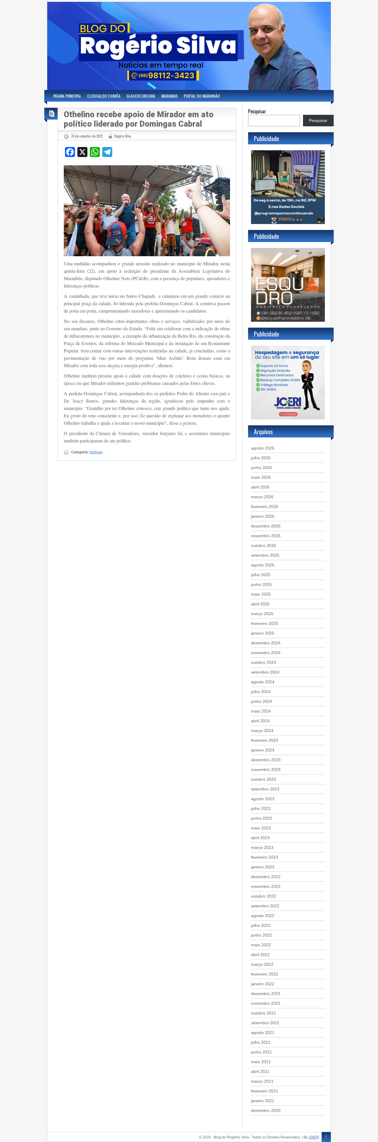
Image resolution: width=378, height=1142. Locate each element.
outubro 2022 (263, 896)
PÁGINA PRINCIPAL (67, 96)
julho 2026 (261, 457)
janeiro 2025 (262, 633)
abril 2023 (260, 837)
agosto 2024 (262, 681)
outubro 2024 (263, 662)
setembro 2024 (265, 672)
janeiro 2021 (262, 1100)
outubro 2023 (263, 779)
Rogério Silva (122, 136)
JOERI (314, 1137)
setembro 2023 (265, 789)
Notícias (96, 452)
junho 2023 (261, 818)
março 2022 (262, 964)
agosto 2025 (262, 565)
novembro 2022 (266, 886)
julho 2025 (261, 574)
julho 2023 (261, 808)
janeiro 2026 (262, 516)
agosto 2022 (262, 915)
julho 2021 (261, 1042)
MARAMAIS (169, 96)
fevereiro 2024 (264, 740)
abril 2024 (260, 720)
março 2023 (262, 847)
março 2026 (262, 496)
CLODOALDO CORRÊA (103, 96)
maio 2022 (261, 944)
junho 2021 (261, 1052)
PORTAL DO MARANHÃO (202, 96)
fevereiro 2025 (264, 623)
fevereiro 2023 (264, 857)
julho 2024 (261, 691)
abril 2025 (260, 604)
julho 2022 (261, 925)
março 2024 (262, 730)
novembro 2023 (266, 769)
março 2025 (262, 613)
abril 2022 (260, 954)
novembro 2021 (266, 1003)
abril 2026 (260, 487)
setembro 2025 (265, 555)
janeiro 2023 (262, 867)
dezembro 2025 (266, 526)
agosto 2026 (262, 448)
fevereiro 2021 (264, 1091)
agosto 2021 (262, 1032)
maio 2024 (261, 711)
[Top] (326, 1137)
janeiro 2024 (262, 750)
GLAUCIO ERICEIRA (140, 96)
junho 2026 (261, 467)
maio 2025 (261, 594)
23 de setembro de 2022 (86, 136)
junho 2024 (261, 701)
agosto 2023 (262, 798)
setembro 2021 (265, 1022)
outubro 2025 (263, 545)
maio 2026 (261, 477)
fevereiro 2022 (264, 974)
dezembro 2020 (266, 1110)
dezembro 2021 (266, 993)
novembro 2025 (266, 535)
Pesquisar (257, 111)
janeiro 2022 (262, 983)
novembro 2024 (266, 652)
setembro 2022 (265, 906)
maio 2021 (261, 1061)
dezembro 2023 (266, 759)
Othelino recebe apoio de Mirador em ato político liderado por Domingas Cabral (139, 119)
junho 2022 (261, 935)
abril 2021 (260, 1071)
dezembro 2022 (266, 876)
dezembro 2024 (266, 643)
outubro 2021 (263, 1013)
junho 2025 (261, 584)
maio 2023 (261, 828)
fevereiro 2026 (264, 506)
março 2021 (262, 1081)
